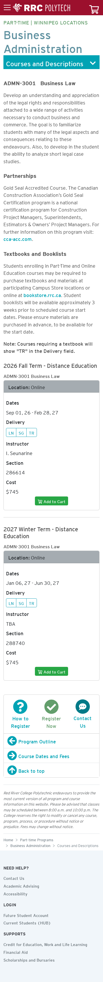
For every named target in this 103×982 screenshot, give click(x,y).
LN (11, 432)
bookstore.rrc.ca (42, 294)
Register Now (51, 721)
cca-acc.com (17, 238)
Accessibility (15, 893)
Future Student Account (26, 914)
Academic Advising (21, 885)
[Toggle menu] (36, 8)
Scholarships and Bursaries (29, 959)
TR (31, 432)
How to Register (20, 721)
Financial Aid (15, 951)
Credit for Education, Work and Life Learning (45, 943)
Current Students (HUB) (27, 922)
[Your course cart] (94, 7)
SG (21, 432)
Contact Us (83, 720)
